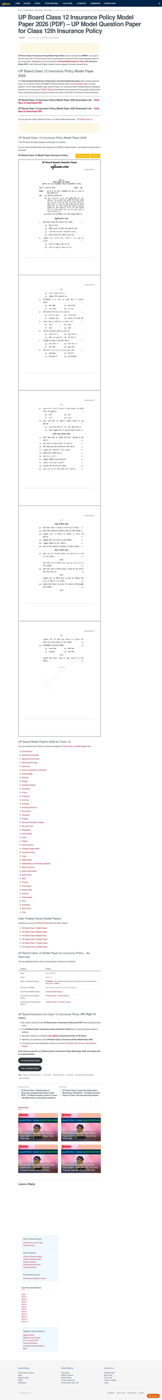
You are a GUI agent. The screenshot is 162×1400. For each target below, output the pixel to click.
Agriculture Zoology (29, 762)
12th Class (45, 38)
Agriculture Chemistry (30, 755)
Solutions (67, 3)
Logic (24, 856)
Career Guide (109, 3)
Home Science (28, 845)
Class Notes (65, 1373)
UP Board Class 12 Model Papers (73, 746)
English (25, 818)
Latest (106, 1383)
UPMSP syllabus (47, 89)
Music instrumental (29, 871)
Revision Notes (23, 1378)
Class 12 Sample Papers (32, 1075)
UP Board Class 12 (84, 119)
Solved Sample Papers (26, 1373)
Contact (141, 1393)
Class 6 (24, 1307)
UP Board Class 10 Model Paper (34, 939)
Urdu (24, 912)
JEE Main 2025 (109, 1373)
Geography (26, 830)
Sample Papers (58, 1075)
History (24, 841)
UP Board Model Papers (79, 84)
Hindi (24, 837)
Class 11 (24, 1319)
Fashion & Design (110, 1380)
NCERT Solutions (67, 1375)
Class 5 (24, 1304)
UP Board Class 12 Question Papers (58, 1002)
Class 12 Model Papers (30, 1068)
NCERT (37, 3)
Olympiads (81, 3)
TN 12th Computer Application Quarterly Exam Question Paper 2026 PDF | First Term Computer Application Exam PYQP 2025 (80, 1167)
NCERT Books (66, 1378)
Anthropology (27, 773)
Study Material (51, 3)
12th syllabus (53, 1035)
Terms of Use (121, 1393)
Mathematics (27, 860)
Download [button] (82, 156)
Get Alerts (154, 1396)
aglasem (6, 3)
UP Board (37, 58)
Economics (26, 811)
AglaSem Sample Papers (32, 1338)
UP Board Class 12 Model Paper (34, 946)
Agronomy (26, 766)
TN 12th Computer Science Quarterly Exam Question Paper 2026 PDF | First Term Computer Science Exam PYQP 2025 (37, 1167)
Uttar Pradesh (48, 10)
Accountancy (27, 751)
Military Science (28, 867)
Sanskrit (25, 893)
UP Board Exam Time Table (33, 1243)
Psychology (26, 886)
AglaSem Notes (28, 1335)
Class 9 (24, 1314)
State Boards (39, 10)
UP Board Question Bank (32, 1264)
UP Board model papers (44, 923)
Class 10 (24, 1316)
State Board (22, 1383)
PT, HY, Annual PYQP (30, 1340)
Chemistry (26, 788)
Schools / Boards (28, 10)
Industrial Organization (31, 848)
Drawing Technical (29, 807)
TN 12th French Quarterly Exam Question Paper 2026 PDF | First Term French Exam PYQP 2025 (79, 1136)
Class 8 (24, 1311)
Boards (27, 3)
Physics (25, 882)
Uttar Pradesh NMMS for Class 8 (34, 1278)
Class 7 (24, 1309)
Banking (25, 777)
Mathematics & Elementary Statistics (36, 863)
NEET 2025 (108, 1375)
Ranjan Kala (27, 889)
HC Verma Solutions (68, 1380)
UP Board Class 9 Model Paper (34, 935)
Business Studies (29, 785)
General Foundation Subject (33, 822)
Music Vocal (26, 874)
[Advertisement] (59, 48)
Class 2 (24, 1297)
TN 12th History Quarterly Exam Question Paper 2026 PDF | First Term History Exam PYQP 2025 (36, 1136)
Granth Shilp (27, 833)
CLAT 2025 (108, 1378)
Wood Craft (26, 908)
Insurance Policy (28, 852)
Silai (23, 901)
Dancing (25, 800)
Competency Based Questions (33, 1346)
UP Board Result (29, 1245)
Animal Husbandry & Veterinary (34, 770)
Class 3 (24, 1299)
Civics (24, 792)
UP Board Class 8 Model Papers (34, 931)
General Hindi (27, 826)
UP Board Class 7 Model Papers (34, 928)
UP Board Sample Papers (85, 1075)
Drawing (25, 803)
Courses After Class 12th (70, 1383)
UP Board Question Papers (32, 1256)
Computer (26, 796)
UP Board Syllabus (29, 1262)
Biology (25, 781)
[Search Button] (159, 3)
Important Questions (30, 1343)
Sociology (26, 904)
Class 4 (24, 1302)
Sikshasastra (27, 897)
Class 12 (24, 1321)
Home (17, 3)
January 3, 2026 (34, 38)
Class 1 (24, 1294)
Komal (22, 38)
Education (26, 815)
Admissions (95, 3)
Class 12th (47, 1075)
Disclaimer (111, 1393)
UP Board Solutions (30, 1267)
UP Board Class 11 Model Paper (34, 943)
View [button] (94, 156)
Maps (25, 1348)
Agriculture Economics (31, 758)
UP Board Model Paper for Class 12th (72, 61)
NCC (24, 878)
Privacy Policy (132, 1393)
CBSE (20, 1380)
